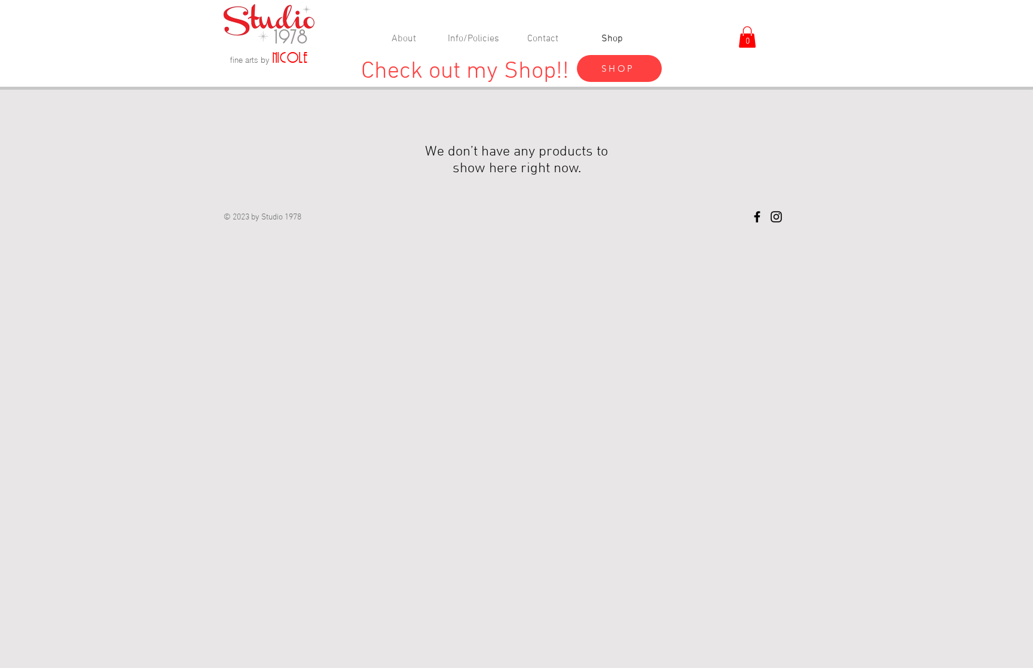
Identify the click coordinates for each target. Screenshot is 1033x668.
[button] (747, 37)
